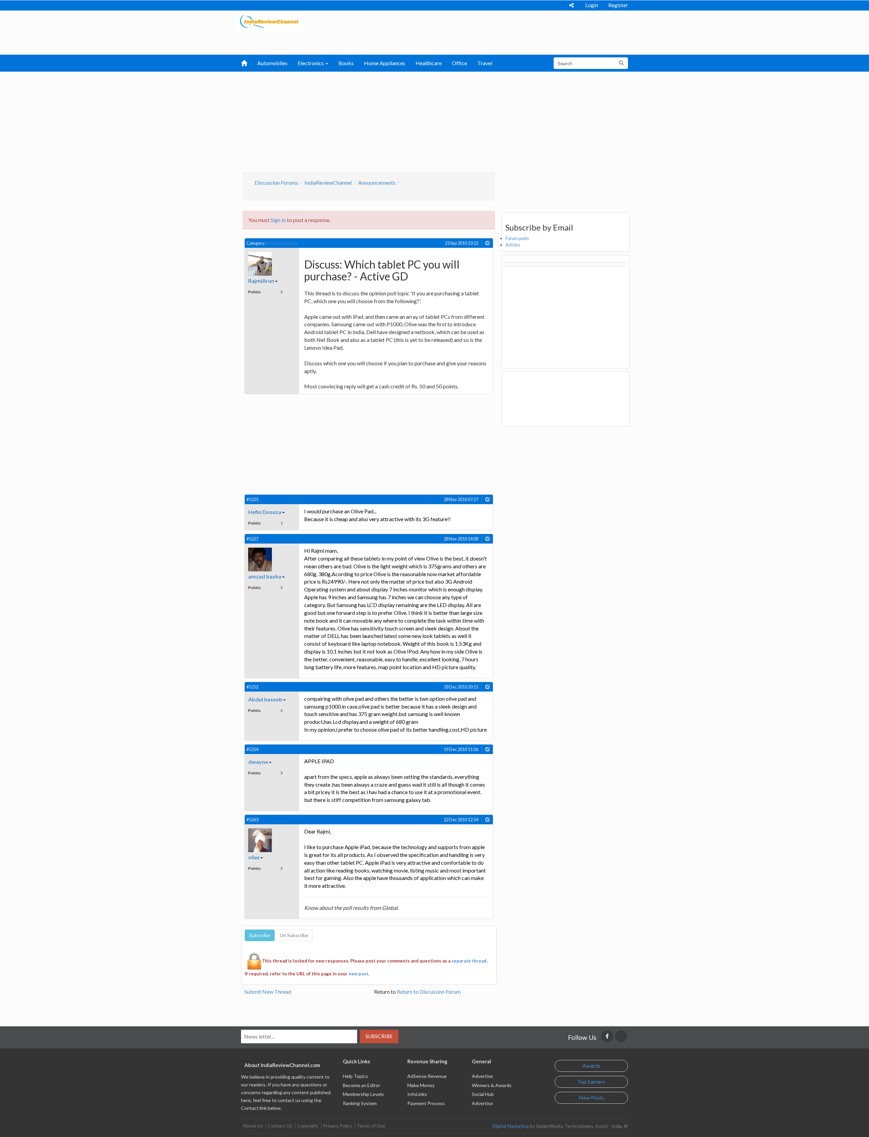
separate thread (468, 960)
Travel (484, 63)
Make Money (420, 1085)
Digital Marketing (511, 1126)
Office (459, 63)
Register (618, 5)
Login (591, 5)
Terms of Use (371, 1126)
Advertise (482, 1076)
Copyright (307, 1126)
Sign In (278, 220)
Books (346, 63)
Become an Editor (361, 1085)
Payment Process (426, 1103)
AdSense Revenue (427, 1076)
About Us (253, 1126)
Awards (591, 1065)
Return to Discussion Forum (429, 991)
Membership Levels (363, 1094)
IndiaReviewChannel (328, 182)
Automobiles (272, 63)
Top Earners (591, 1081)
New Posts (591, 1097)
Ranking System (360, 1103)
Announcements (376, 182)
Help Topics (355, 1076)
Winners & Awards (492, 1085)
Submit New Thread (267, 991)
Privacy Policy (337, 1126)
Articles (512, 244)
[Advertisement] (435, 120)
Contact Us (280, 1126)
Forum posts (517, 238)
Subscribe (379, 1036)
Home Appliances (384, 63)
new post (358, 973)
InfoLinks (417, 1094)
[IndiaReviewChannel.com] (268, 20)
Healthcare (428, 63)
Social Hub (483, 1094)
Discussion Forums (276, 182)
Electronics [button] (311, 63)
